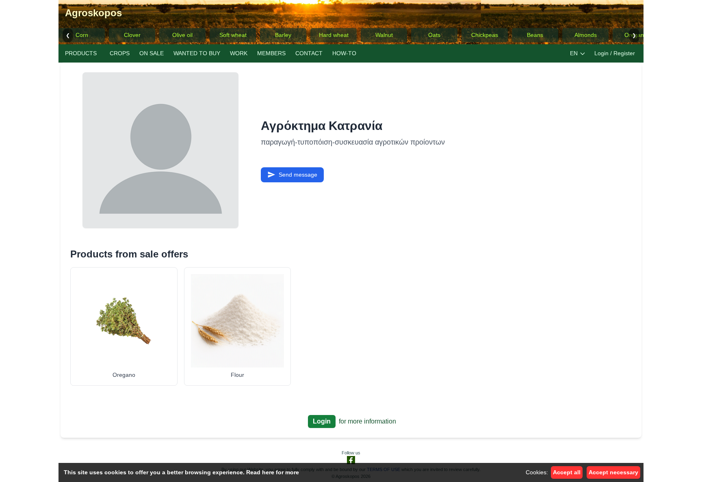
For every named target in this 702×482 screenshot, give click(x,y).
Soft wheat (233, 35)
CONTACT (309, 53)
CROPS (120, 53)
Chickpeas (484, 35)
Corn (82, 35)
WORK (238, 53)
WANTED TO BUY (196, 53)
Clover (132, 35)
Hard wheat (334, 35)
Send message (298, 174)
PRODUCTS (81, 53)
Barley (283, 35)
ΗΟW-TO (344, 53)
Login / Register (614, 53)
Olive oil (182, 35)
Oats (434, 35)
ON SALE (151, 53)
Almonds (585, 35)
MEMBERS (271, 53)
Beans (535, 35)
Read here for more (272, 472)
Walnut (384, 35)
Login (322, 421)
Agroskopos (93, 12)
